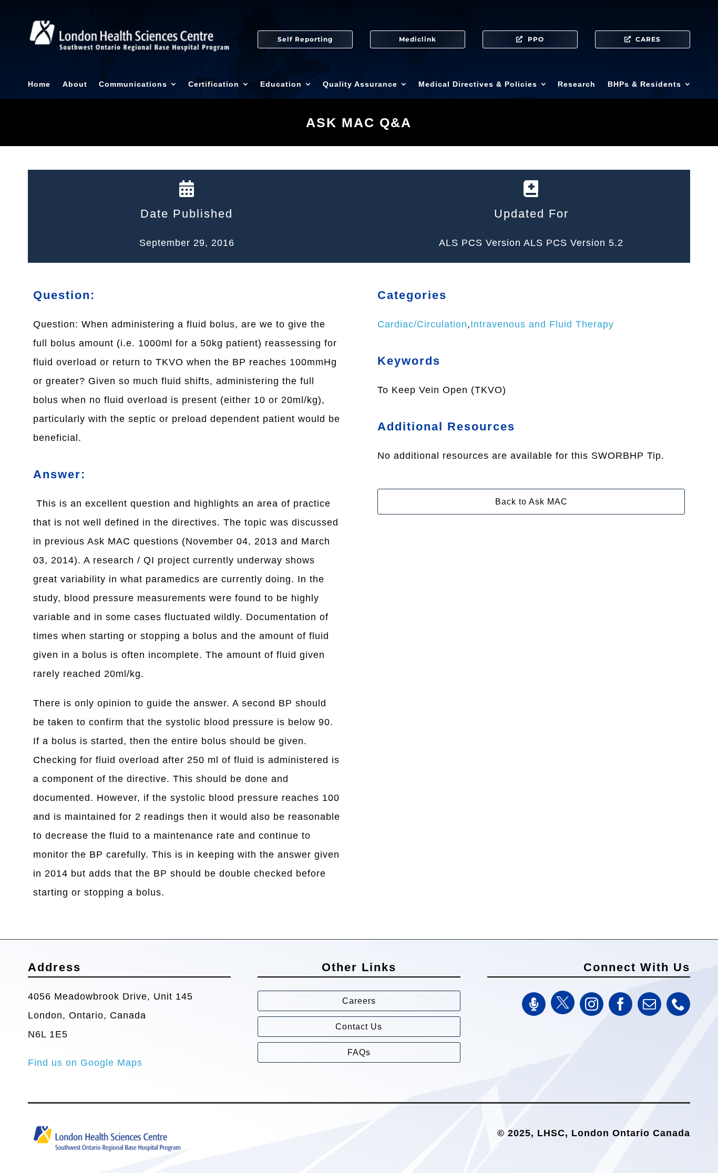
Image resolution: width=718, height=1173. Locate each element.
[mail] (649, 1004)
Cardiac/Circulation (422, 324)
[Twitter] (563, 1002)
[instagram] (591, 1004)
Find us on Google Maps (85, 1062)
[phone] (678, 1004)
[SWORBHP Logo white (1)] (129, 16)
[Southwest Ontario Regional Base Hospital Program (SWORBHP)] (107, 1125)
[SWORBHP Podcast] (534, 1004)
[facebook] (620, 1004)
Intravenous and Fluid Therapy (542, 324)
